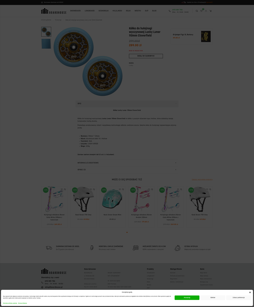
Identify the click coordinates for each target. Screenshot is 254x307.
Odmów (212, 297)
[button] (250, 292)
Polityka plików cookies (10, 303)
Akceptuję (187, 297)
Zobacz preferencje (239, 297)
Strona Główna (22, 303)
